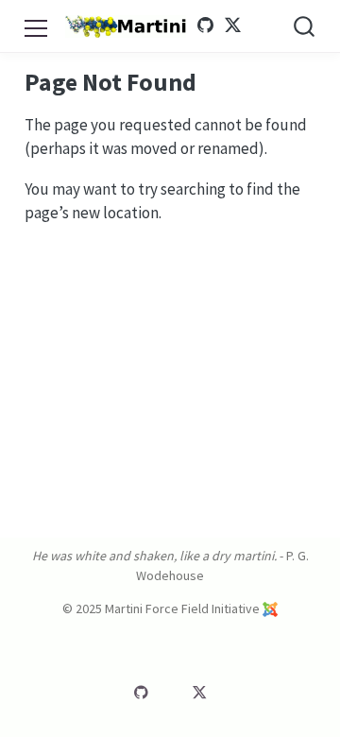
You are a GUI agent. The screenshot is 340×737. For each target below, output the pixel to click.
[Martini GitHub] (206, 25)
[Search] (304, 26)
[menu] (35, 25)
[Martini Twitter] (232, 25)
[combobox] (305, 26)
